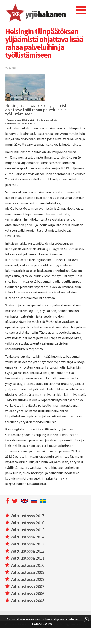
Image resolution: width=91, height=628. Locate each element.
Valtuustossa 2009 (27, 572)
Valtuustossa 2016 (27, 522)
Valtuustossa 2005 (27, 600)
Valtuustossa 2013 (27, 544)
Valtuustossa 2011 (27, 558)
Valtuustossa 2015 (27, 530)
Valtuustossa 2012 (27, 551)
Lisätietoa (47, 623)
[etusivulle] (35, 12)
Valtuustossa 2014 (27, 537)
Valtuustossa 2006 (27, 593)
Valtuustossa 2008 (27, 579)
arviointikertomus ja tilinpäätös (62, 128)
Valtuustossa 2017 (27, 515)
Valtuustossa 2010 (27, 565)
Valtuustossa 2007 (27, 586)
